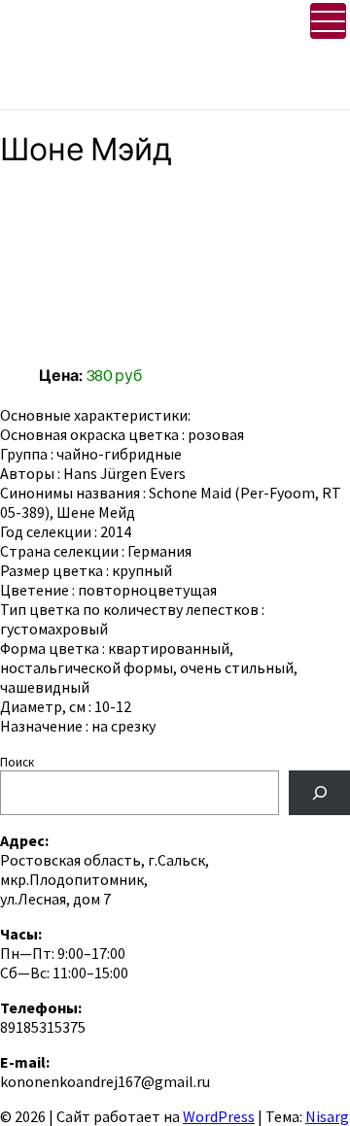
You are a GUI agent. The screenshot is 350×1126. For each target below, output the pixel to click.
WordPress (219, 1116)
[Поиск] (319, 792)
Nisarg (327, 1116)
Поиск (17, 762)
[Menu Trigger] (328, 21)
